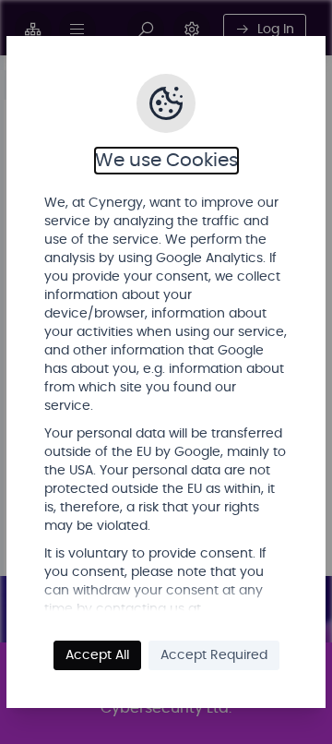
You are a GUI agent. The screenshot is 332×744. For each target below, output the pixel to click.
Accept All (97, 655)
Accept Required (213, 655)
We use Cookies (166, 160)
